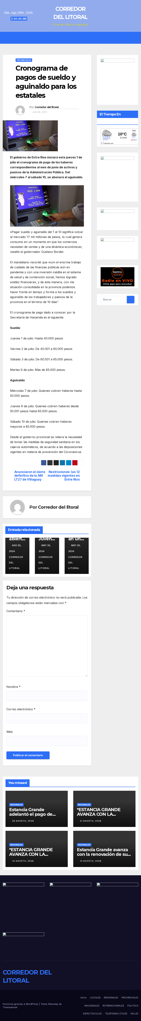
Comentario (15, 611)
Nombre (13, 687)
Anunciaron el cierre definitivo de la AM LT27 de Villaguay (29, 475)
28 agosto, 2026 (23, 821)
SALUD (134, 1013)
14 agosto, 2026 (23, 861)
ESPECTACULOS (92, 1013)
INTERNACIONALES (113, 1005)
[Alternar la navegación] (73, 38)
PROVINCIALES (24, 60)
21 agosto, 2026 (90, 821)
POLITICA (132, 1005)
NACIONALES (91, 1005)
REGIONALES (16, 805)
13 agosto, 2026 (90, 861)
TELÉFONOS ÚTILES (116, 1013)
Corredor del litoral (47, 107)
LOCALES (95, 997)
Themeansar (10, 1007)
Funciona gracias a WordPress (21, 1003)
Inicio (84, 997)
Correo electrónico (20, 709)
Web (9, 732)
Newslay (53, 1003)
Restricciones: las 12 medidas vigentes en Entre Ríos (64, 475)
